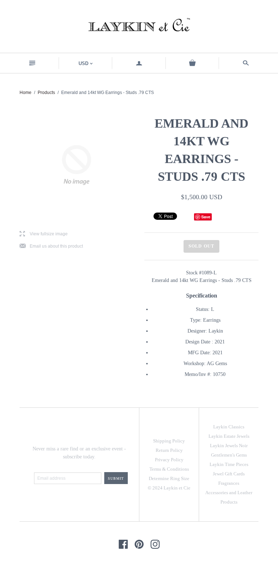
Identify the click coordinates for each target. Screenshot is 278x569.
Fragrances (228, 483)
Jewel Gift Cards (229, 473)
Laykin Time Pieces (229, 464)
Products (46, 92)
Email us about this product (51, 246)
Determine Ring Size (169, 478)
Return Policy (169, 450)
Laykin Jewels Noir (229, 445)
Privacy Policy (169, 459)
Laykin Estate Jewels (228, 436)
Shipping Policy (169, 441)
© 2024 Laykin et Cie (169, 488)
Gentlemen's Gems (229, 455)
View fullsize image (44, 234)
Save (205, 216)
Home (25, 92)
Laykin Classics (228, 426)
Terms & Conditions (169, 469)
